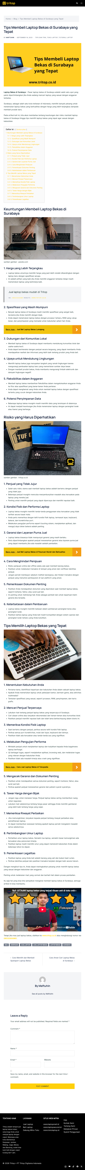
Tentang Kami (69, 1126)
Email (13, 1060)
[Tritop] (9, 3)
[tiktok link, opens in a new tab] (73, 1166)
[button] (77, 3)
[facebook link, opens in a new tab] (77, 1166)
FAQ (65, 1120)
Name (13, 1048)
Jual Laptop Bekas (40, 945)
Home (8, 19)
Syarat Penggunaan (72, 1132)
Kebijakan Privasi (71, 1129)
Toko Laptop (52, 37)
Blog (15, 19)
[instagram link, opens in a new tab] (65, 1166)
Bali (6, 945)
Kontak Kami (69, 1123)
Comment (15, 1029)
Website (47, 1060)
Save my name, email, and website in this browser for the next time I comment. (39, 1075)
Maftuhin (10, 37)
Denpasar (14, 945)
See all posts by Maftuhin (42, 994)
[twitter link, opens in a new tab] (81, 1166)
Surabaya (66, 945)
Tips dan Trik (40, 37)
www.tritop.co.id (39, 298)
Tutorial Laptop (66, 37)
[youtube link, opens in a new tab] (69, 1166)
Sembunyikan (21, 129)
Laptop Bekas (55, 945)
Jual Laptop (25, 945)
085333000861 (17, 298)
